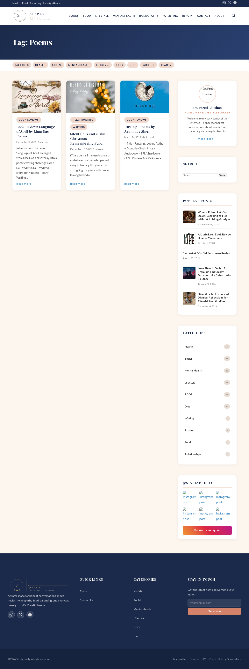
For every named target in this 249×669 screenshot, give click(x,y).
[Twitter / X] (20, 614)
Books (74, 15)
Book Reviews (29, 119)
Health (40, 64)
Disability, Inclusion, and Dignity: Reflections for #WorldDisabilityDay (213, 297)
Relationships (83, 119)
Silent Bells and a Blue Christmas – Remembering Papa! (88, 138)
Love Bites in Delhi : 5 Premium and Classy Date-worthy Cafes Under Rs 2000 (214, 274)
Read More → (25, 183)
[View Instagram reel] (191, 499)
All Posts (22, 64)
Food (87, 15)
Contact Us (87, 600)
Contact (203, 15)
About (219, 15)
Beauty (187, 15)
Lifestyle (102, 15)
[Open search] (233, 15)
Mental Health (124, 15)
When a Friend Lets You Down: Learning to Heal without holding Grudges (214, 216)
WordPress (209, 659)
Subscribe (214, 611)
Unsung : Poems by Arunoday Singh (139, 128)
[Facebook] (235, 3)
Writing (148, 64)
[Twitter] (229, 3)
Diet (133, 64)
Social (57, 64)
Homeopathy (148, 15)
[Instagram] (224, 3)
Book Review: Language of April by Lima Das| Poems (35, 131)
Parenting (170, 15)
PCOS (119, 64)
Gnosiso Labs (234, 659)
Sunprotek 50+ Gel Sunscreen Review (207, 253)
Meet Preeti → (207, 138)
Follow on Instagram (207, 530)
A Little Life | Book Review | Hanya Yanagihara (214, 236)
